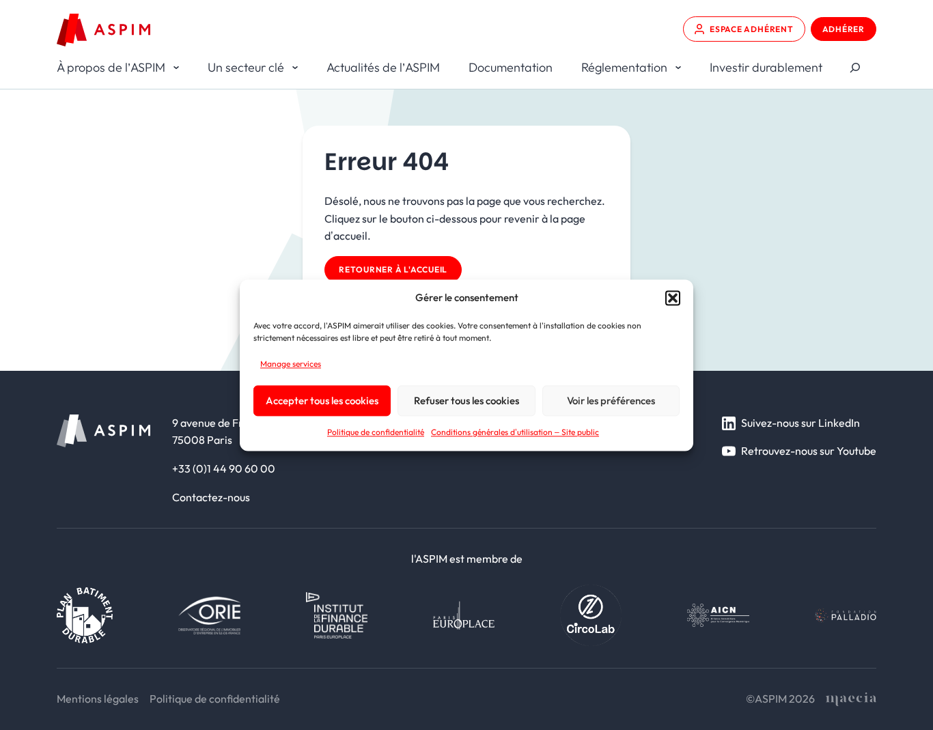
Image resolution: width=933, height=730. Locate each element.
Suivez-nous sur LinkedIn (800, 423)
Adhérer (843, 29)
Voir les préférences (611, 400)
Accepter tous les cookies (322, 400)
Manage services (290, 364)
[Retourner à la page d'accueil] (103, 30)
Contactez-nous (211, 497)
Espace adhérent (752, 29)
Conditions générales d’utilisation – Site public (515, 432)
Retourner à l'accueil (393, 269)
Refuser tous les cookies (466, 400)
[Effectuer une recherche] (855, 68)
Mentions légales (98, 698)
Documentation (511, 67)
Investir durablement (766, 67)
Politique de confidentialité (375, 432)
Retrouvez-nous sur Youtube (808, 451)
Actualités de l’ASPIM (383, 67)
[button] (673, 298)
